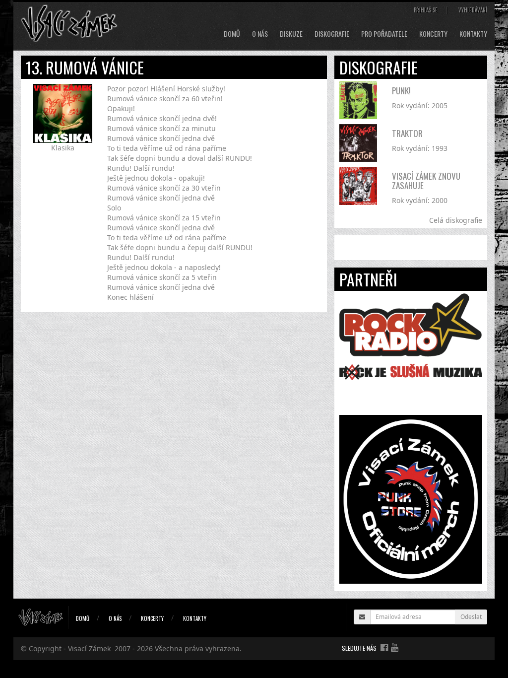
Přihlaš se (426, 10)
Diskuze (291, 34)
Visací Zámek (89, 648)
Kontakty (473, 34)
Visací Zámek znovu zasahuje (426, 181)
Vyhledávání (472, 10)
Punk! (401, 90)
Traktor (407, 133)
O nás (260, 34)
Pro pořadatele (384, 34)
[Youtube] (394, 647)
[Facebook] (384, 647)
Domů (232, 34)
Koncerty (433, 34)
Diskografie (332, 34)
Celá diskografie (455, 220)
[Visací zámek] (69, 22)
